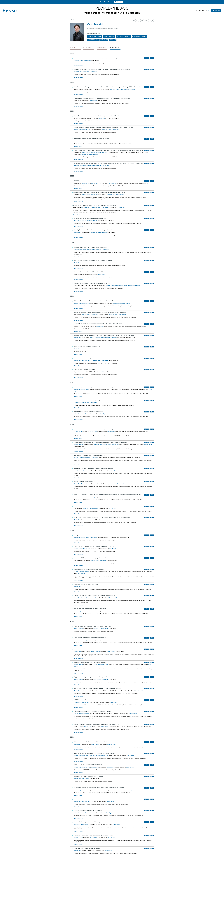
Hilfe (199, 10)
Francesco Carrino (102, 152)
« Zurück (72, 20)
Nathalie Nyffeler (111, 767)
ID (149, 20)
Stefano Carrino (85, 389)
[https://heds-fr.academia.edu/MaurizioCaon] (142, 20)
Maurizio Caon (87, 60)
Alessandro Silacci (78, 60)
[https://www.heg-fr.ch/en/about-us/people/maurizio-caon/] (133, 20)
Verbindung (216, 10)
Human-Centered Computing (139, 36)
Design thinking (104, 39)
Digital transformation (109, 36)
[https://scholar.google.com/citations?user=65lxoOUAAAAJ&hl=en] (146, 20)
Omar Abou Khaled (114, 89)
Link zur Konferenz (78, 65)
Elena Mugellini (123, 89)
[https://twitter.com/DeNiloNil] (136, 20)
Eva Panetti (76, 71)
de (208, 10)
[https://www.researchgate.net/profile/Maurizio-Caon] (139, 20)
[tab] (75, 48)
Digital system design (93, 39)
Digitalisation (113, 39)
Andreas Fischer (78, 431)
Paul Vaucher (94, 220)
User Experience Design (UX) (123, 36)
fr (203, 10)
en (206, 10)
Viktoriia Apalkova (84, 71)
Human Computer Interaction (95, 36)
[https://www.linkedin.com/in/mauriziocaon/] (152, 20)
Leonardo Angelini (78, 129)
